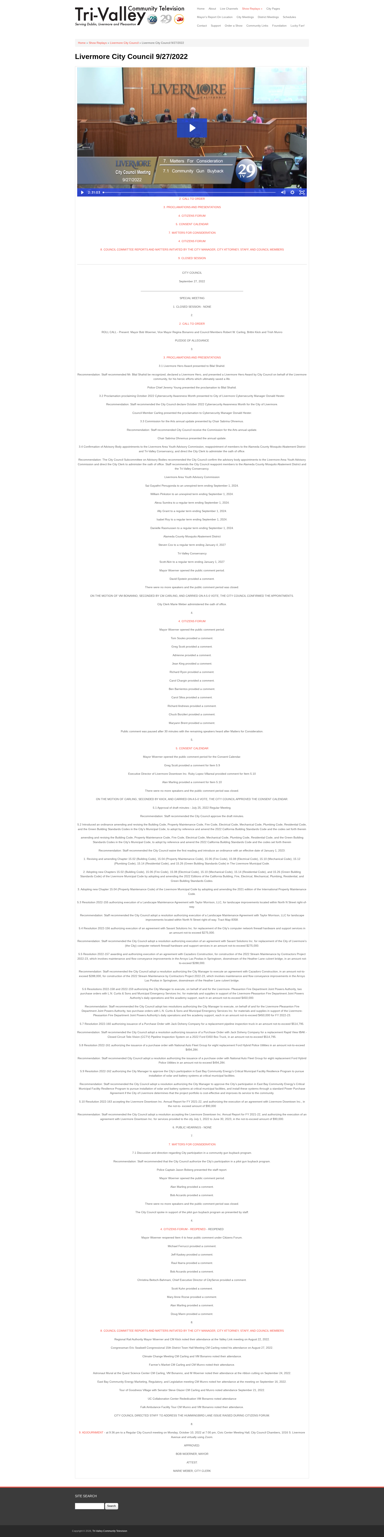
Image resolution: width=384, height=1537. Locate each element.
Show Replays (252, 8)
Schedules (289, 17)
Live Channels (229, 8)
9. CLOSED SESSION (192, 258)
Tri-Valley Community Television (109, 1531)
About (212, 8)
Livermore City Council (124, 42)
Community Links (257, 25)
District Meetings (268, 17)
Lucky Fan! (298, 25)
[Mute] (283, 192)
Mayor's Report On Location (215, 17)
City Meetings (245, 17)
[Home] (130, 25)
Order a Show (233, 25)
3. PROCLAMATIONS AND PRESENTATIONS (192, 207)
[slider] (189, 192)
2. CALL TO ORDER (192, 198)
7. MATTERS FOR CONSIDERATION (192, 232)
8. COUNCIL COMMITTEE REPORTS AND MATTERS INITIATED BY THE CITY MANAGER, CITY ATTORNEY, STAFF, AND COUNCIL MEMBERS (192, 249)
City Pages (273, 8)
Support (216, 25)
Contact (202, 25)
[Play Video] (82, 192)
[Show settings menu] (292, 192)
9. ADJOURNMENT (91, 1432)
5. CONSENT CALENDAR (192, 224)
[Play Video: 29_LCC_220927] (192, 128)
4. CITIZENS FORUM (192, 215)
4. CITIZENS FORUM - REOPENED (183, 1229)
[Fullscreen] (302, 192)
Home (201, 8)
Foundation (279, 25)
